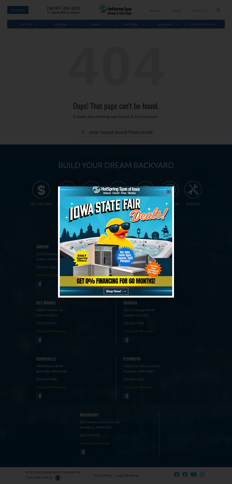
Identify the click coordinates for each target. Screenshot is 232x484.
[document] (116, 242)
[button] (168, 192)
